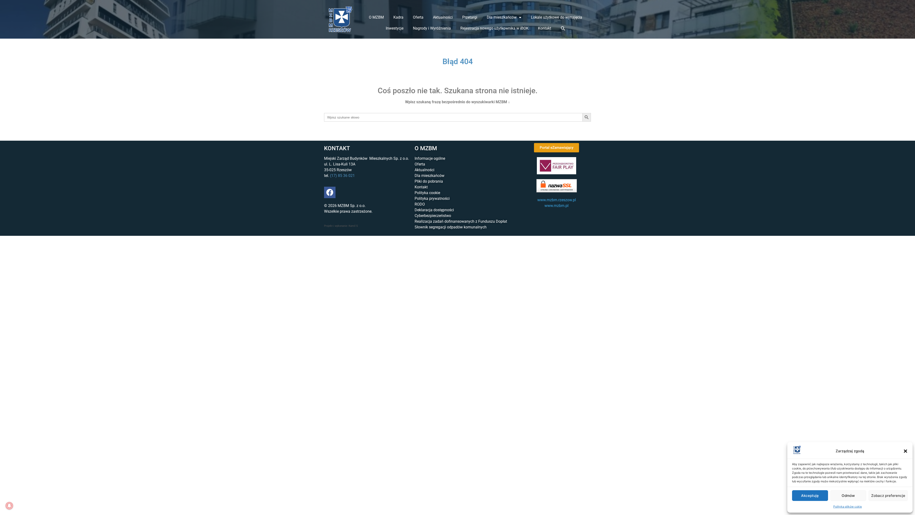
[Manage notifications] (9, 506)
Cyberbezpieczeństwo (433, 215)
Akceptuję (810, 495)
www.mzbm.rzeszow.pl (556, 200)
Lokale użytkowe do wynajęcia (556, 17)
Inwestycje (394, 28)
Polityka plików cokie (847, 506)
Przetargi (469, 17)
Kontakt (544, 28)
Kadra (398, 17)
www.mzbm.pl (556, 205)
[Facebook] (330, 192)
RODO (420, 204)
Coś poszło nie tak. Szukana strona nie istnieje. (458, 90)
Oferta (418, 17)
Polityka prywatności (432, 198)
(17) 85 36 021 (342, 175)
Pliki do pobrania (429, 181)
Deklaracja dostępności (434, 210)
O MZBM (376, 17)
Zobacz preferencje (888, 495)
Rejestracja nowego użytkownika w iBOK (494, 28)
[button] (905, 451)
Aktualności (443, 17)
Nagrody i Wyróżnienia (432, 28)
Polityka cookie (427, 193)
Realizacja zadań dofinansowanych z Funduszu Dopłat (461, 221)
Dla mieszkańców (502, 17)
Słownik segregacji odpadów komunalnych (451, 227)
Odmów (848, 495)
